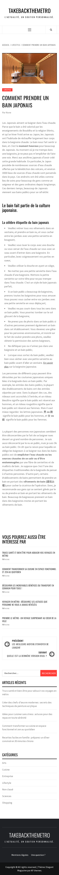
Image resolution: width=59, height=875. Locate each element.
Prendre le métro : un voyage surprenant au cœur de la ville (29, 619)
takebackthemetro (30, 10)
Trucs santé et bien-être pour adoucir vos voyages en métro (28, 554)
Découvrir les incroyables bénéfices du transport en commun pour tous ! (28, 587)
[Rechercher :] (21, 673)
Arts (4, 763)
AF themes (36, 870)
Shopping (7, 802)
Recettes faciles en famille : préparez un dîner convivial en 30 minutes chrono (25, 739)
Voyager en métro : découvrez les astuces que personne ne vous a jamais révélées (24, 603)
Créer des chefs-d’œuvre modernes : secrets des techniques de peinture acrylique (27, 704)
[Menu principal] (30, 30)
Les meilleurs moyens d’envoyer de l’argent (30, 644)
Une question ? (38, 854)
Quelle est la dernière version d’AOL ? (27, 654)
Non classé (7, 789)
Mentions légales (19, 854)
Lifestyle (7, 90)
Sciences (6, 796)
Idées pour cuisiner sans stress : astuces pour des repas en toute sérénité (27, 716)
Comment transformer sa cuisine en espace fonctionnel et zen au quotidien (29, 570)
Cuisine (6, 769)
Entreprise (7, 776)
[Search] (51, 29)
